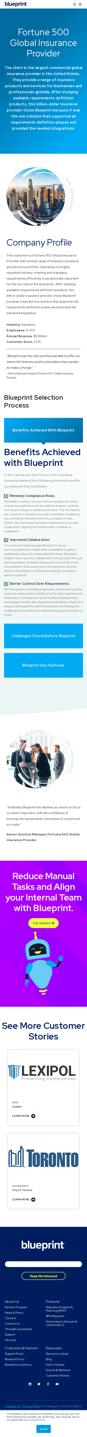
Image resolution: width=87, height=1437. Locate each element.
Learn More (21, 1116)
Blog (49, 1359)
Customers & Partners (21, 1348)
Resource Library (57, 1353)
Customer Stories (57, 1375)
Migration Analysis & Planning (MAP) (59, 1308)
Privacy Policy (32, 1406)
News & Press (14, 1312)
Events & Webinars (58, 1370)
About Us (12, 1301)
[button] (74, 4)
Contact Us (12, 1323)
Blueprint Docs (14, 1359)
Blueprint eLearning (18, 1364)
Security (10, 1340)
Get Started (41, 923)
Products (52, 1301)
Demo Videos (55, 1364)
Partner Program (16, 1307)
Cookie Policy (37, 1419)
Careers (10, 1318)
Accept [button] (43, 1429)
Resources (54, 1348)
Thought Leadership (18, 1329)
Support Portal (14, 1353)
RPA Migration (55, 1316)
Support (10, 1334)
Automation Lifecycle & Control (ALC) (61, 1323)
